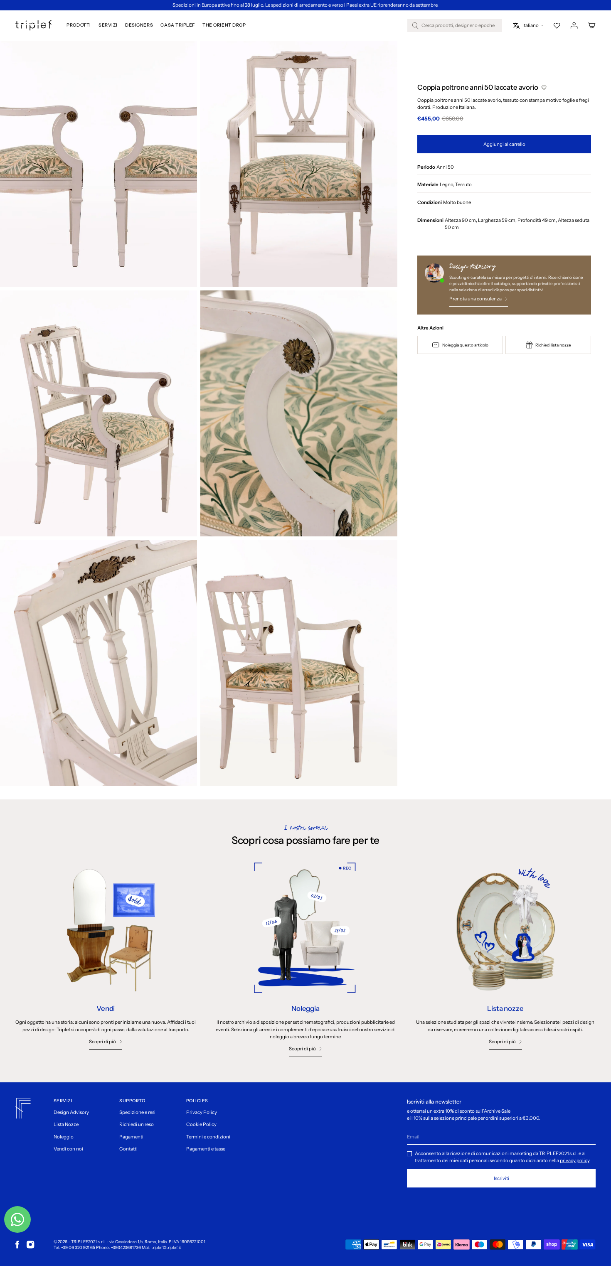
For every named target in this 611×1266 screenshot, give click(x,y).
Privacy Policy (201, 1112)
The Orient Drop (224, 25)
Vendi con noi (68, 1149)
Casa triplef (177, 25)
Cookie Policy (201, 1124)
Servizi (108, 25)
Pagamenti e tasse (205, 1149)
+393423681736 (126, 1247)
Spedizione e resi (137, 1112)
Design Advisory (71, 1112)
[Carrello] (592, 25)
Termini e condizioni (208, 1137)
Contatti (128, 1149)
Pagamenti (131, 1137)
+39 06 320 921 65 (78, 1247)
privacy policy (574, 1160)
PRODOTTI (79, 25)
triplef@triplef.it (166, 1247)
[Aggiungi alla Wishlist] (544, 88)
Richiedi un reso (136, 1124)
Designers (139, 25)
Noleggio (64, 1137)
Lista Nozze (66, 1124)
